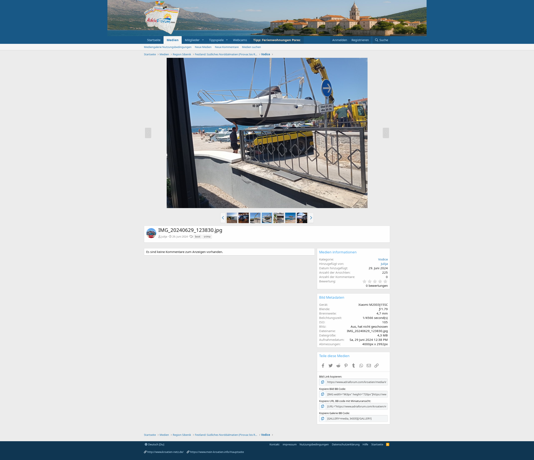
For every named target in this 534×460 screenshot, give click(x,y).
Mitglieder (192, 40)
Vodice (383, 259)
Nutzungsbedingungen (314, 444)
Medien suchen (251, 47)
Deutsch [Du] (155, 444)
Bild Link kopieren (330, 376)
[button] (203, 40)
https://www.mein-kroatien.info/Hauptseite (217, 452)
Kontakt (275, 444)
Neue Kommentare (227, 47)
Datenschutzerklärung (346, 444)
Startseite (153, 40)
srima (207, 236)
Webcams (240, 40)
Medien (173, 40)
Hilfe (365, 444)
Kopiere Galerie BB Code (334, 413)
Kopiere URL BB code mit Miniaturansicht (344, 401)
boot (197, 236)
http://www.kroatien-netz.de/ (165, 452)
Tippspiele (216, 40)
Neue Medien (203, 47)
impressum (290, 444)
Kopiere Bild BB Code (332, 389)
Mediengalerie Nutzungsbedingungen (167, 47)
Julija (164, 236)
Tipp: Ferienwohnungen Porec (277, 40)
